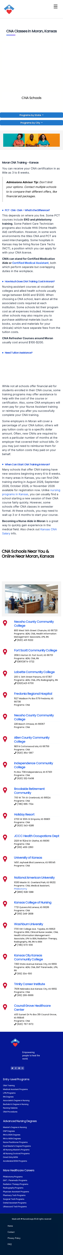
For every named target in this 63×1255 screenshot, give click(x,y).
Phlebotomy (20, 888)
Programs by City (30, 122)
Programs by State (31, 115)
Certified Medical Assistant (30, 262)
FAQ (10, 1244)
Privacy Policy (14, 1238)
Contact (11, 1232)
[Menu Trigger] (55, 6)
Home (10, 1226)
